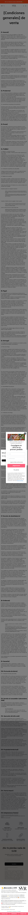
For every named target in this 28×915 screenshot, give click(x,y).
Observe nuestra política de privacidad (8, 909)
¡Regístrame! (16, 465)
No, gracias (16, 469)
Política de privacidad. (20, 480)
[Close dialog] (25, 433)
